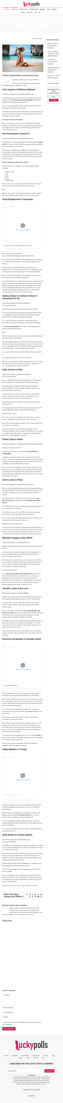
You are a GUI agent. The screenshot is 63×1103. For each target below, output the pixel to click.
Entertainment (36, 1055)
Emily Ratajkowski (16, 248)
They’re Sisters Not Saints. (10, 685)
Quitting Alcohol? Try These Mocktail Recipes (53, 54)
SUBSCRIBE (53, 100)
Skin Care (35, 1057)
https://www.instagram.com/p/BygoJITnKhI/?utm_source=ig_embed (22, 444)
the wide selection (14, 435)
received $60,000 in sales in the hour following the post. (19, 410)
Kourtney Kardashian (17, 688)
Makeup (45, 1055)
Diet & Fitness (25, 1055)
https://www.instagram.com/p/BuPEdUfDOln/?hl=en (17, 138)
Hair (43, 1057)
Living (27, 1057)
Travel (53, 1055)
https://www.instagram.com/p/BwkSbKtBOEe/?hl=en (18, 94)
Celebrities (27, 885)
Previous (35, 38)
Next (40, 38)
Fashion (22, 885)
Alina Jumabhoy (8, 885)
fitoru (49, 51)
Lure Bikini (37, 735)
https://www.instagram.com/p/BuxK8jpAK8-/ (15, 593)
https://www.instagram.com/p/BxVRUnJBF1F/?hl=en (17, 484)
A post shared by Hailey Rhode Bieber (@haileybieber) (17, 800)
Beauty (20, 1057)
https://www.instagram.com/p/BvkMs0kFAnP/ (16, 542)
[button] (39, 12)
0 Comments (34, 885)
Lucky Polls (51, 59)
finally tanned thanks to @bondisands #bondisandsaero (18, 245)
